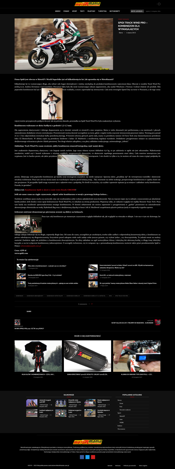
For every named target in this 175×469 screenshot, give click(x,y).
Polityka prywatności (130, 465)
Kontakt (110, 465)
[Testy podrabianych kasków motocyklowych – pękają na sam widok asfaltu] (21, 284)
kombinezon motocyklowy (55, 296)
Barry (121, 33)
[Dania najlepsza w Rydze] (90, 403)
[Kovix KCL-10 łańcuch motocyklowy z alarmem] (93, 276)
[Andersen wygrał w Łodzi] (60, 413)
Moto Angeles (143, 465)
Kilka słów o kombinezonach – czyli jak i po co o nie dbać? (47, 266)
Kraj (121, 406)
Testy (82, 11)
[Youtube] (93, 457)
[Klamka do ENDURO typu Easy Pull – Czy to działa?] (21, 276)
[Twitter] (87, 457)
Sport (74, 11)
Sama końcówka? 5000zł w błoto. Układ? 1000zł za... (87, 374)
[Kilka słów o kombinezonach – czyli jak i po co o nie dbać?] (21, 267)
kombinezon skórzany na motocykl (94, 296)
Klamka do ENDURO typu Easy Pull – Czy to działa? (45, 275)
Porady (66, 11)
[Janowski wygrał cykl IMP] (31, 403)
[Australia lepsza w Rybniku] (90, 413)
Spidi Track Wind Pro (121, 296)
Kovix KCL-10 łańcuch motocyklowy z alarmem (115, 275)
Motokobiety (115, 11)
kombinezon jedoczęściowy (35, 296)
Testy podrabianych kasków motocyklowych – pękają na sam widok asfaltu (53, 283)
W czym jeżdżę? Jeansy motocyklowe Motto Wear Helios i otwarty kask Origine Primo (128, 283)
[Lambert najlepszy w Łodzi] (31, 413)
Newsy (57, 11)
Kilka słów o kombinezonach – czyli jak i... (38, 374)
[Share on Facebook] (94, 304)
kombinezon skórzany (73, 296)
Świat (121, 403)
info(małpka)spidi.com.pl (31, 246)
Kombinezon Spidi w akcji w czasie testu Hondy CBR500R (50, 190)
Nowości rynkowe (125, 410)
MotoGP (122, 416)
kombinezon (19, 296)
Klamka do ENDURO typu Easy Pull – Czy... (137, 374)
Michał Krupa (44, 405)
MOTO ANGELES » (137, 11)
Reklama (118, 465)
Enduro (120, 426)
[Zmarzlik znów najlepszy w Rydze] (60, 403)
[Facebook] (82, 457)
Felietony (91, 11)
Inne (121, 419)
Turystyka (102, 11)
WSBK (122, 422)
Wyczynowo (121, 429)
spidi (110, 296)
